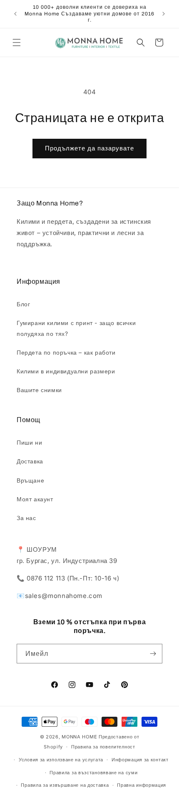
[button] (16, 42)
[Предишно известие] (15, 14)
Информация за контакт (140, 760)
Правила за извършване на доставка (65, 785)
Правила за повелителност (103, 747)
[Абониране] (153, 653)
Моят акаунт (35, 499)
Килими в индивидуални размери (66, 371)
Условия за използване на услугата (61, 760)
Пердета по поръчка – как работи (66, 352)
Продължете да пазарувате (89, 148)
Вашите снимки (39, 389)
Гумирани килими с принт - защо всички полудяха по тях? (76, 328)
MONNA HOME (79, 737)
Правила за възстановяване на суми (93, 772)
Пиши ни (29, 442)
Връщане (30, 480)
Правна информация (141, 785)
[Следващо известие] (163, 14)
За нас (26, 517)
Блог (23, 304)
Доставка (30, 461)
